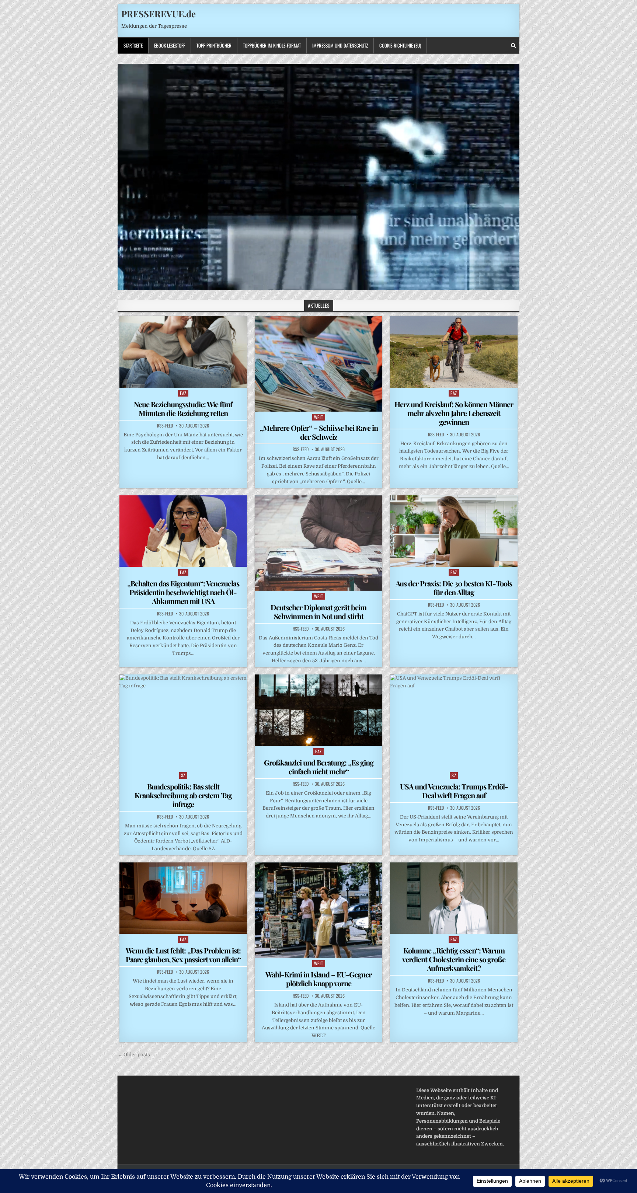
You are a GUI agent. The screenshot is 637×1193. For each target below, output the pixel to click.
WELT (318, 417)
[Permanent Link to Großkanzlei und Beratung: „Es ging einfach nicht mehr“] (318, 710)
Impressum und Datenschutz (340, 45)
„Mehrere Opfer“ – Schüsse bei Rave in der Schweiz (319, 432)
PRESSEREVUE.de (158, 14)
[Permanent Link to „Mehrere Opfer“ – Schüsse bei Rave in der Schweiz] (318, 363)
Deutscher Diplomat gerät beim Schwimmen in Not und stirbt (318, 611)
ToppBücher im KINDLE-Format (272, 45)
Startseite (133, 45)
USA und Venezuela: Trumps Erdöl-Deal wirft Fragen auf (454, 790)
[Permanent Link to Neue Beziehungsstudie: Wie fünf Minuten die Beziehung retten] (183, 351)
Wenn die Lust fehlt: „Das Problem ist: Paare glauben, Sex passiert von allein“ (183, 954)
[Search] (513, 45)
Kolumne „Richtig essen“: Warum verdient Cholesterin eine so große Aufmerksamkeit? (453, 959)
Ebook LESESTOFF (169, 45)
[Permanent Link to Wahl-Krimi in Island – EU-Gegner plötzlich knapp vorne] (318, 910)
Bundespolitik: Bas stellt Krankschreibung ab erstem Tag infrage (183, 795)
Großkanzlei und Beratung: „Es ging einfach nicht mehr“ (318, 766)
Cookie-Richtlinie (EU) (400, 45)
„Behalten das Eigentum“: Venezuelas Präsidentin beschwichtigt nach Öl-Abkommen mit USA (183, 592)
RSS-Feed (165, 425)
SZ (183, 775)
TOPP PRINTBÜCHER (214, 45)
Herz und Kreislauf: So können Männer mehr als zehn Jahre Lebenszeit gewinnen (453, 413)
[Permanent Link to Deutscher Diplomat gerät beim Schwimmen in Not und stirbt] (318, 543)
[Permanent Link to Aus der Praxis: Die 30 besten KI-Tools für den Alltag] (454, 531)
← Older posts (134, 1054)
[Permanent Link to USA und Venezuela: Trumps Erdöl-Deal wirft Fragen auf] (454, 722)
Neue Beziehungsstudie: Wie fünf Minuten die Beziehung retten (183, 408)
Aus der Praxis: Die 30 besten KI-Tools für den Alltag (454, 587)
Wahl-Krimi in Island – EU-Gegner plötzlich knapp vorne (318, 978)
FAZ (183, 393)
